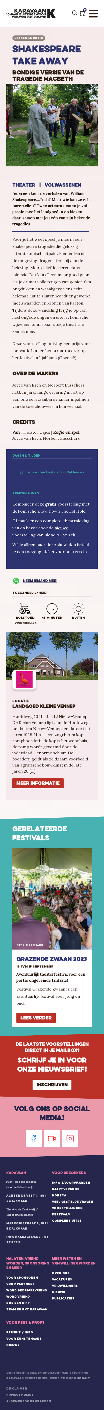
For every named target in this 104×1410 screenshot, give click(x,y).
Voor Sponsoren (22, 1277)
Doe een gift (18, 1303)
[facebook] (34, 1138)
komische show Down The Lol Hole (51, 511)
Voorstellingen (67, 1208)
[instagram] (70, 1138)
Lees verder (36, 1018)
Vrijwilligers (65, 1285)
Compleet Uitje (67, 1220)
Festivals (61, 1214)
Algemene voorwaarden (28, 1401)
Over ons (60, 1273)
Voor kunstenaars (24, 1338)
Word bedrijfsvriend (26, 1290)
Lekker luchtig (28, 38)
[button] (82, 13)
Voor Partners (20, 1284)
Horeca (59, 1195)
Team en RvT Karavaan (26, 1309)
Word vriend (18, 1296)
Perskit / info (19, 1332)
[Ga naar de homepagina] (31, 13)
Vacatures (62, 1279)
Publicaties (63, 1298)
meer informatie (38, 783)
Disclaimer (16, 1388)
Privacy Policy (20, 1395)
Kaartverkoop (65, 1189)
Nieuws (58, 1292)
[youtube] (52, 1138)
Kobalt (83, 1378)
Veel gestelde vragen (72, 1201)
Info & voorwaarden (71, 1182)
